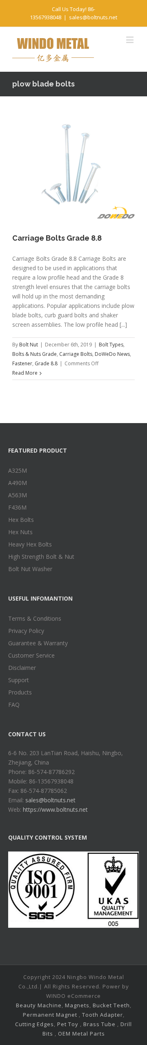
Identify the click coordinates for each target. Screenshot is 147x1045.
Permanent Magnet (50, 1014)
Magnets (77, 1005)
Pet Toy (67, 1024)
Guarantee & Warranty (38, 643)
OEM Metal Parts (81, 1033)
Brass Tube (99, 1024)
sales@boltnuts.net (93, 17)
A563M (17, 495)
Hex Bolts (21, 520)
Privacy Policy (26, 631)
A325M (17, 470)
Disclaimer (22, 668)
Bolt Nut (28, 344)
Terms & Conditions (34, 618)
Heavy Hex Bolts (30, 544)
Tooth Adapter (102, 1014)
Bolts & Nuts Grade (34, 354)
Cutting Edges (34, 1024)
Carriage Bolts (75, 354)
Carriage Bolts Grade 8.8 (57, 238)
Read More (25, 372)
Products (20, 692)
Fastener (22, 363)
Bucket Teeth (111, 1005)
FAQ (14, 704)
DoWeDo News (112, 354)
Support (18, 680)
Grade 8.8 (46, 363)
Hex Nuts (20, 532)
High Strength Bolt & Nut (41, 556)
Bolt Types (111, 344)
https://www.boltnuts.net (55, 809)
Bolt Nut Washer (30, 569)
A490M (17, 483)
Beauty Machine (39, 1005)
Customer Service (31, 655)
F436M (17, 507)
